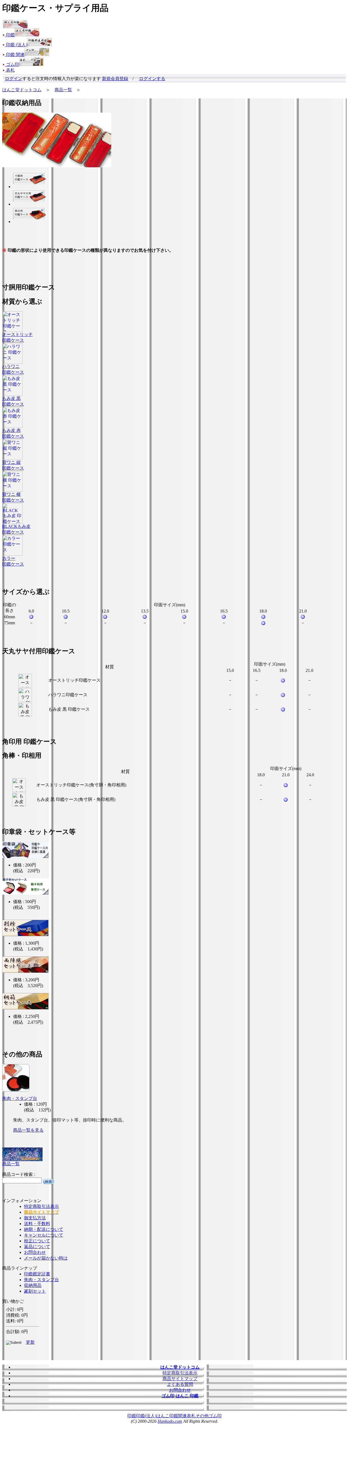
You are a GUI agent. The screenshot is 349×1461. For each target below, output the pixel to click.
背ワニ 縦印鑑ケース (13, 465)
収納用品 (32, 1285)
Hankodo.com (170, 1421)
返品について (37, 1246)
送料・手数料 (37, 1223)
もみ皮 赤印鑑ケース (13, 433)
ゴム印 (215, 1415)
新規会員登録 (115, 78)
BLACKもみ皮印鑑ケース (16, 529)
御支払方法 (35, 1218)
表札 (191, 1415)
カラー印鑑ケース (13, 561)
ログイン (13, 78)
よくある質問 (180, 1384)
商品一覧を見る (28, 1130)
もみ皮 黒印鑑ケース (13, 401)
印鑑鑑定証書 (37, 1274)
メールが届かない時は (46, 1258)
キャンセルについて (43, 1235)
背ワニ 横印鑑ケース (13, 497)
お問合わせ (35, 1252)
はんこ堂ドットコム (21, 89)
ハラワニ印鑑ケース (13, 369)
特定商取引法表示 (41, 1206)
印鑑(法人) (146, 1415)
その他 (202, 1415)
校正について (37, 1241)
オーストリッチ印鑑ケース (17, 337)
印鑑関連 (178, 1415)
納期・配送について (43, 1229)
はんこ (162, 1415)
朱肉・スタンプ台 (19, 1098)
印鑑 (131, 1415)
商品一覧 (63, 89)
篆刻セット (35, 1291)
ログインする (152, 78)
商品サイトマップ (180, 1378)
